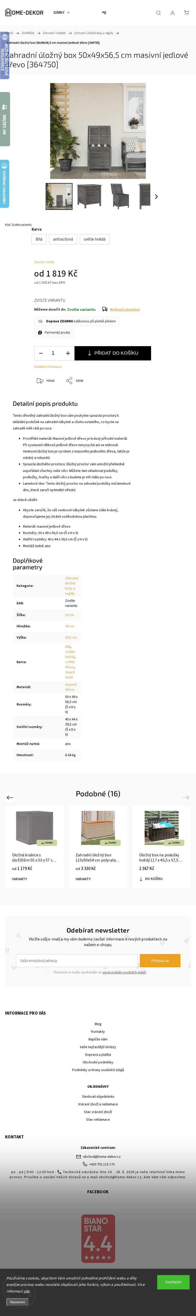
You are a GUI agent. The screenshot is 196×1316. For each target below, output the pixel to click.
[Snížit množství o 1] (40, 353)
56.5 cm (71, 637)
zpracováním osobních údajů (124, 972)
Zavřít (177, 398)
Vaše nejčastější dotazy (98, 1047)
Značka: (44, 262)
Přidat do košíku (116, 353)
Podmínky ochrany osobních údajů (98, 1070)
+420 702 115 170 (102, 1164)
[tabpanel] (161, 847)
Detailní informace (48, 366)
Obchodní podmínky (98, 1062)
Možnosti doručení (125, 309)
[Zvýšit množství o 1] (68, 353)
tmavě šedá (70, 675)
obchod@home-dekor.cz (102, 1156)
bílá (67, 646)
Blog (98, 1024)
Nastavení (17, 1302)
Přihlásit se (160, 961)
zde (27, 1291)
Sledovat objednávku (98, 1096)
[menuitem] (61, 13)
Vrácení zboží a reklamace (98, 1104)
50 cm (69, 615)
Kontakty (98, 1031)
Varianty (19, 879)
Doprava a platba (98, 1054)
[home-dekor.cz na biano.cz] (98, 1239)
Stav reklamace (98, 1119)
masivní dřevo (71, 687)
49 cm (69, 626)
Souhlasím (173, 1282)
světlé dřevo (70, 665)
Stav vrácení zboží (98, 1112)
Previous (10, 797)
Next (186, 797)
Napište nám (98, 1039)
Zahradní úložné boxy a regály (71, 586)
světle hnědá (70, 654)
